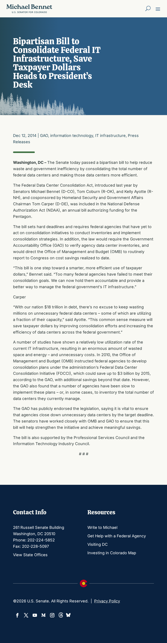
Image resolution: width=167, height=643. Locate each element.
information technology (71, 135)
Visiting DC (97, 544)
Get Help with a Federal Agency (116, 536)
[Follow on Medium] (43, 615)
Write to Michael (102, 527)
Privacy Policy (107, 601)
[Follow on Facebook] (17, 615)
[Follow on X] (26, 615)
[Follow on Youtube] (34, 615)
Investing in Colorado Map (111, 553)
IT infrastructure (110, 135)
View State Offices (30, 555)
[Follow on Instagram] (52, 615)
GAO (44, 135)
